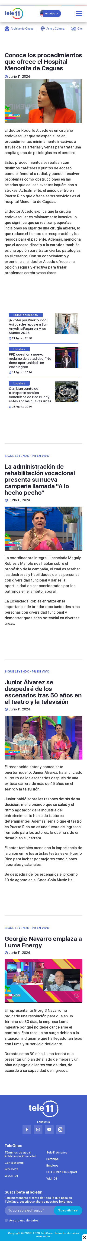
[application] (43, 101)
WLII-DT (52, 1178)
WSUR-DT (12, 1175)
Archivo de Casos (22, 28)
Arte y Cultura (55, 28)
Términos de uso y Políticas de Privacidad (20, 1154)
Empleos (52, 1165)
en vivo (50, 13)
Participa (52, 1159)
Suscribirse (68, 1210)
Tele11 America (56, 1152)
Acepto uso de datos (24, 1220)
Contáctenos (14, 1162)
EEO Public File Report (61, 1172)
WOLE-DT (11, 1169)
